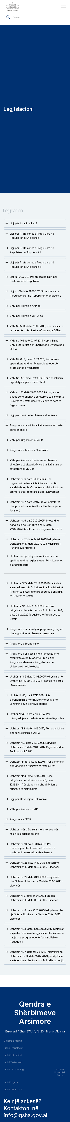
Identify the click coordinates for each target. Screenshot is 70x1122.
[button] (63, 6)
